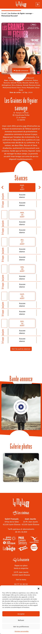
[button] (38, 588)
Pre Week (3, 187)
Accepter (21, 614)
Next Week (39, 187)
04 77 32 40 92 (21, 584)
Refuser (21, 620)
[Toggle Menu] (38, 4)
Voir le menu (21, 579)
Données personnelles (22, 631)
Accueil (4, 13)
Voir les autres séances (21, 349)
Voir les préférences (21, 626)
